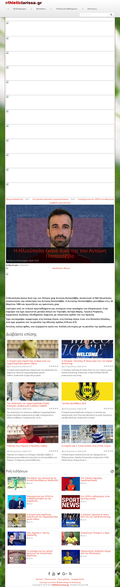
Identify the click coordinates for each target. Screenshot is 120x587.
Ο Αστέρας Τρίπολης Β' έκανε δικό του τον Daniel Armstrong (87, 362)
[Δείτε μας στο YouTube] (53, 573)
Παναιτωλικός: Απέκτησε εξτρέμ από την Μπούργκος (96, 552)
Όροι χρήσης (63, 579)
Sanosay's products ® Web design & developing (60, 582)
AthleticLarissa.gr (60, 585)
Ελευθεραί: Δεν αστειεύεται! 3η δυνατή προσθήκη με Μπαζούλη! (42, 479)
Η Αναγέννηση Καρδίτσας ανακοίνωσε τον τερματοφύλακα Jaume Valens (29, 362)
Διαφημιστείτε (77, 579)
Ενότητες (92, 8)
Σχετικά (39, 579)
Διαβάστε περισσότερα (60, 202)
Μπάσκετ (41, 8)
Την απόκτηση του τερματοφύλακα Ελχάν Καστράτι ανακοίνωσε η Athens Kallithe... (28, 404)
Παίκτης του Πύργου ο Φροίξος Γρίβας (27, 446)
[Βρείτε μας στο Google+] (64, 573)
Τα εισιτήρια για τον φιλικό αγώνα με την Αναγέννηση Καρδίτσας (40, 553)
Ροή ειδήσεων (17, 471)
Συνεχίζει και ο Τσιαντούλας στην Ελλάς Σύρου (86, 446)
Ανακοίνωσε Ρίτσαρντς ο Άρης (95, 533)
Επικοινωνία (50, 579)
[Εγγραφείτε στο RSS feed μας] (70, 573)
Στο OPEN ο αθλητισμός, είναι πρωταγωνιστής (95, 497)
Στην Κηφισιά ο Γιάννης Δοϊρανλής (38, 534)
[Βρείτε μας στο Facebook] (49, 573)
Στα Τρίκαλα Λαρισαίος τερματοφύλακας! (41, 199)
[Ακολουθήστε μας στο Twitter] (58, 573)
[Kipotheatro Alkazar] (60, 268)
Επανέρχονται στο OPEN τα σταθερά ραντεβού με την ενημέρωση (40, 498)
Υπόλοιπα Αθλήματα (66, 8)
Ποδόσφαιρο (19, 8)
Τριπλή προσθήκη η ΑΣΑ (74, 403)
